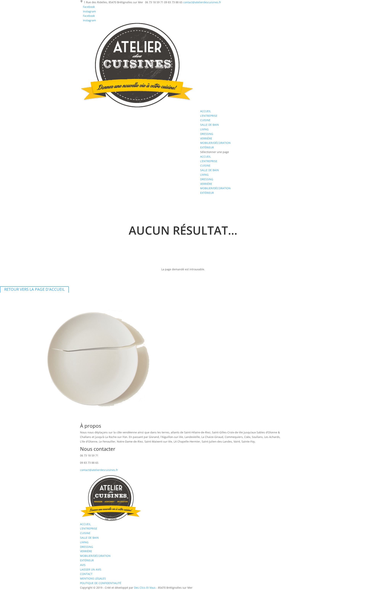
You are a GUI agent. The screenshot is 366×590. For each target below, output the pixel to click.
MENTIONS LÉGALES (93, 578)
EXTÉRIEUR (207, 147)
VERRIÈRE (206, 138)
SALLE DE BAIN (209, 124)
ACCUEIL (205, 111)
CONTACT (86, 574)
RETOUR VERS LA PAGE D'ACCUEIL (34, 289)
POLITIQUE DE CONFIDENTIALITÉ (100, 583)
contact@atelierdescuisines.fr (99, 470)
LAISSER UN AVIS (90, 569)
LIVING (204, 129)
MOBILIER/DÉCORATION (215, 143)
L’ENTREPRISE (208, 116)
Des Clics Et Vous (145, 587)
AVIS (83, 565)
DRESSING (206, 134)
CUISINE (205, 120)
